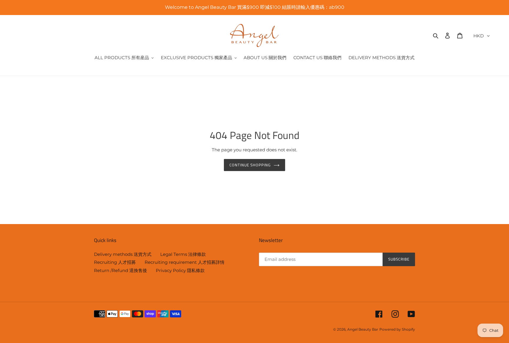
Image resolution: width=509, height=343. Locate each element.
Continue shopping (250, 165)
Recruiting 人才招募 (115, 262)
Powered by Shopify (397, 329)
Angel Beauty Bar (362, 329)
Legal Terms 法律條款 (183, 254)
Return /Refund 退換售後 (120, 270)
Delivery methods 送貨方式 (122, 254)
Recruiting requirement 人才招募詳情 (184, 262)
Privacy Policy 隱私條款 (180, 270)
